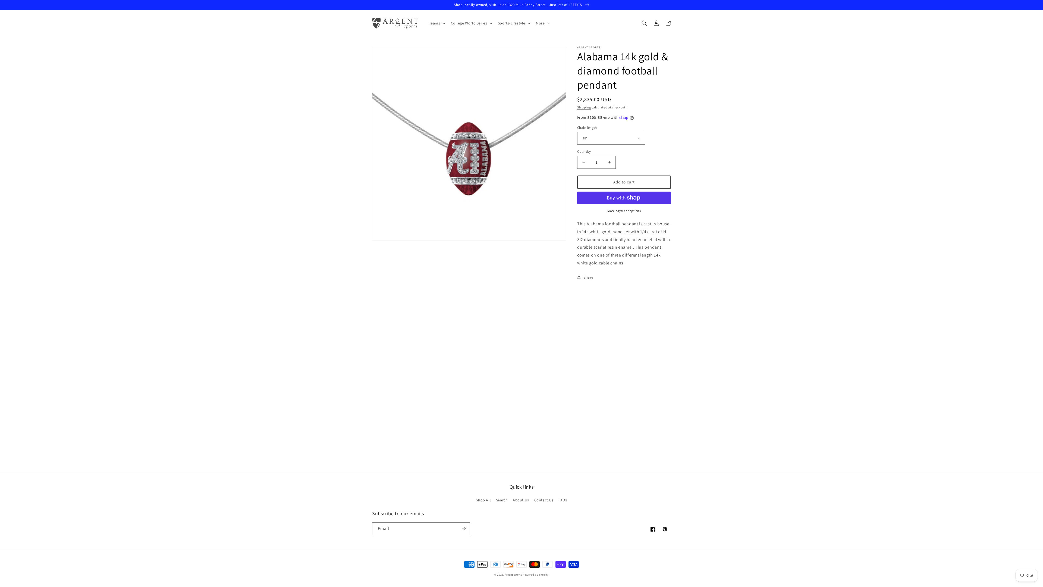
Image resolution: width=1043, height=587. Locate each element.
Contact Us (544, 500)
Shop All (483, 500)
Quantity (584, 151)
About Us (521, 500)
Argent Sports (513, 574)
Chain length (587, 127)
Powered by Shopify (536, 574)
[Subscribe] (464, 528)
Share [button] (588, 277)
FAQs (562, 500)
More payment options (624, 211)
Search (502, 500)
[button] (437, 23)
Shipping (584, 107)
